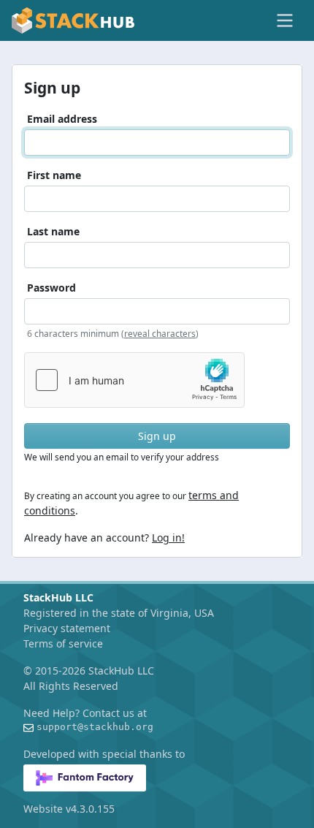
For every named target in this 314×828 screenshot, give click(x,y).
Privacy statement (66, 628)
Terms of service (63, 643)
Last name (53, 231)
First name (54, 175)
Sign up (157, 436)
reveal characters (160, 333)
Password (51, 288)
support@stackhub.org (95, 726)
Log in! (168, 537)
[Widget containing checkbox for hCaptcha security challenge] (134, 380)
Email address (62, 119)
